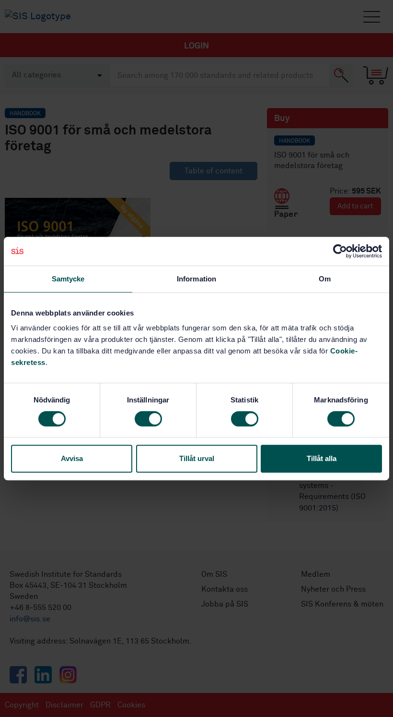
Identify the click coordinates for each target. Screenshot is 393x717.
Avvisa (72, 458)
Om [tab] (325, 279)
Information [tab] (196, 279)
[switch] (148, 418)
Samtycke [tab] (68, 279)
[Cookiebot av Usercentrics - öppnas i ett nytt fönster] (340, 251)
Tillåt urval (196, 458)
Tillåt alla (321, 458)
